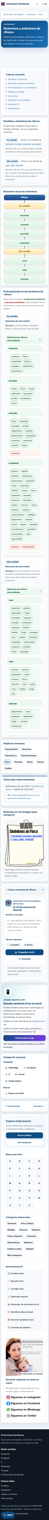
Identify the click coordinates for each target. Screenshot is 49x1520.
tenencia (15, 440)
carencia (15, 453)
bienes (27, 361)
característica (18, 515)
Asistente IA (13, 104)
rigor (28, 534)
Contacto (5, 1486)
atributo (15, 510)
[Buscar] (37, 4)
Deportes (36, 1230)
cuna (14, 689)
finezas (40, 762)
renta (14, 486)
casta (32, 684)
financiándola (11, 749)
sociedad (24, 652)
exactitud (31, 529)
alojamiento (17, 711)
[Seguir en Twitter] (24, 1416)
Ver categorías (24, 1142)
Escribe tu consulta (14, 915)
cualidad (31, 515)
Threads (4, 1470)
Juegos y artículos (9, 1494)
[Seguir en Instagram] (24, 1397)
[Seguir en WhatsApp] (24, 1409)
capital (24, 471)
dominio (29, 431)
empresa (15, 647)
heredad (18, 144)
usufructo (27, 440)
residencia (26, 623)
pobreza (15, 547)
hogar (27, 613)
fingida (8, 768)
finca (40, 14)
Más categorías (14, 1255)
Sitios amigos (7, 1498)
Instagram (5, 1458)
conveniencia (17, 529)
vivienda (19, 165)
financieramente (28, 755)
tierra (14, 403)
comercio (33, 637)
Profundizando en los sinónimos (22, 87)
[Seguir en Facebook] (24, 1403)
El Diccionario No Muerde (12, 1474)
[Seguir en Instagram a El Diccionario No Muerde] (24, 1357)
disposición (17, 519)
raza (13, 637)
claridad (33, 524)
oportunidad (17, 534)
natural (29, 519)
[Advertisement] (24, 56)
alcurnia (15, 684)
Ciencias (23, 1230)
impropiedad (28, 547)
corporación (29, 642)
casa (7, 165)
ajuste (23, 524)
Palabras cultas (14, 1249)
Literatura (31, 1236)
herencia (15, 500)
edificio (15, 490)
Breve (30, 944)
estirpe (26, 627)
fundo (31, 389)
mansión (27, 618)
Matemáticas (13, 1242)
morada (15, 623)
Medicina (28, 1242)
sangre (22, 637)
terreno (24, 505)
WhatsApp (5, 1466)
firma (14, 652)
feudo (14, 389)
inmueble (27, 500)
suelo (26, 674)
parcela (25, 669)
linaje (23, 632)
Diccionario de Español (13, 14)
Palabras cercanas (16, 92)
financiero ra (11, 755)
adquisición (17, 431)
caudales (15, 366)
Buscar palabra (24, 1135)
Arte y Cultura (27, 1223)
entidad (26, 647)
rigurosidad (17, 539)
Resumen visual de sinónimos (21, 83)
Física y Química (14, 1236)
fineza (30, 762)
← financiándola (12, 1106)
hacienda (9, 144)
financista (26, 749)
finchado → (38, 1106)
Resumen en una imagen (19, 100)
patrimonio (28, 366)
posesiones (17, 371)
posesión (27, 144)
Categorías (6, 1490)
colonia (15, 445)
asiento (15, 669)
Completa (14, 944)
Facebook (5, 1454)
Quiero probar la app (24, 1038)
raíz (13, 694)
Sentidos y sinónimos (17, 79)
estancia (15, 356)
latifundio (16, 393)
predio (14, 398)
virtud (14, 524)
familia (14, 632)
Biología (11, 1230)
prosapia (33, 632)
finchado (18, 762)
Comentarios (13, 108)
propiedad (36, 144)
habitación (16, 613)
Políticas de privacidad (17, 1513)
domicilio (16, 608)
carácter (26, 510)
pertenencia (17, 436)
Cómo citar (13, 96)
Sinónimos (31, 14)
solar (12, 165)
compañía (16, 642)
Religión (30, 1249)
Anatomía (11, 1223)
